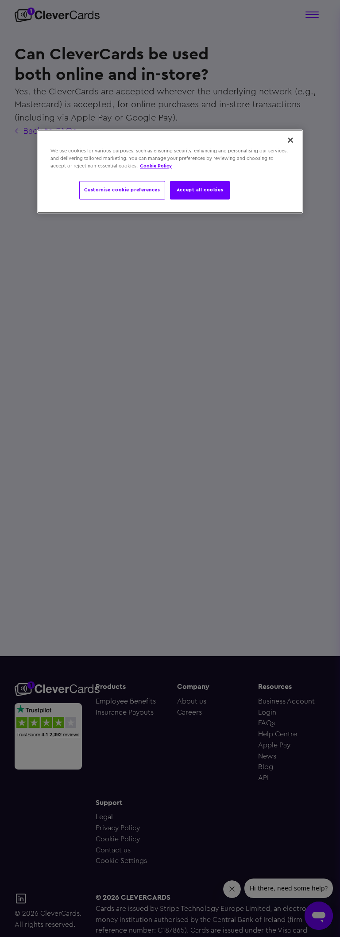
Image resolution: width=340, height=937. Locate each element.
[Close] (290, 140)
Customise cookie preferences (122, 190)
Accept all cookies (200, 190)
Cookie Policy (156, 166)
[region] (170, 172)
